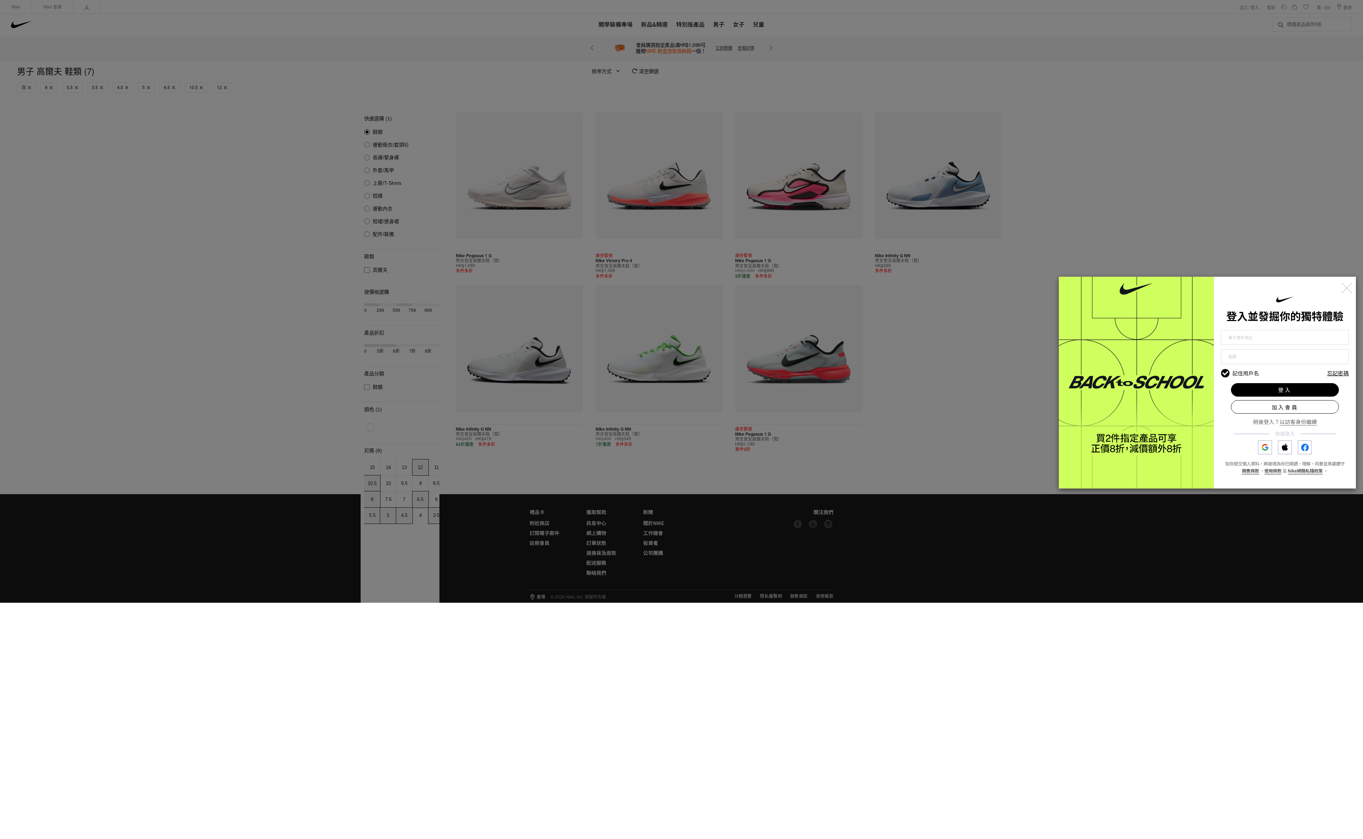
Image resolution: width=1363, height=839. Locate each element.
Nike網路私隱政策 (1305, 471)
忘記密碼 (1338, 373)
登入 (1285, 389)
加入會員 (1285, 407)
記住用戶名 (1245, 373)
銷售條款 (1250, 471)
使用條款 (1272, 471)
